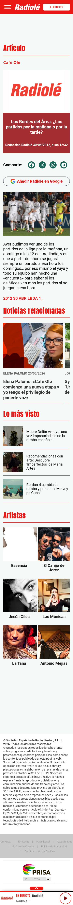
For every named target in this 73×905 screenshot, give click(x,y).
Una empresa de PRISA (36, 869)
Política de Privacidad (54, 846)
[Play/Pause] (65, 898)
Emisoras (23, 841)
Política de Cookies (23, 846)
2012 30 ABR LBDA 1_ (23, 298)
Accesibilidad (65, 841)
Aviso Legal (43, 841)
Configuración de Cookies (40, 851)
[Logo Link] (27, 7)
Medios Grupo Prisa (36, 879)
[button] (7, 7)
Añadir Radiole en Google (40, 181)
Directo (58, 7)
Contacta (5, 841)
